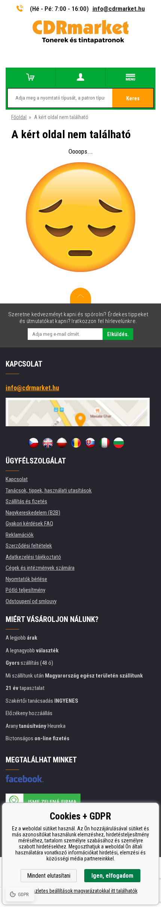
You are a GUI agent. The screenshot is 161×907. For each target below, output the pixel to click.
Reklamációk (20, 534)
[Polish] (62, 443)
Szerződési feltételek (29, 545)
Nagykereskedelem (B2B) (33, 512)
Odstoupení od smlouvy (31, 601)
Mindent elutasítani (48, 875)
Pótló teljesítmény (25, 590)
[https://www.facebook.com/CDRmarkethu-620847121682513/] (24, 778)
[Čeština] (33, 443)
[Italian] (104, 443)
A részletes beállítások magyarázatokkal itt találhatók (80, 891)
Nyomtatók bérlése (26, 579)
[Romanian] (76, 443)
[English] (47, 443)
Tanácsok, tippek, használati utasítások (49, 490)
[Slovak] (90, 443)
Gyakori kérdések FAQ (29, 523)
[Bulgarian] (118, 443)
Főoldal (19, 117)
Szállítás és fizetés (26, 501)
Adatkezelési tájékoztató (33, 557)
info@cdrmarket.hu (118, 8)
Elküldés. (118, 334)
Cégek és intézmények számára (40, 567)
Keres (133, 98)
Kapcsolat (17, 479)
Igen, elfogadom (112, 875)
